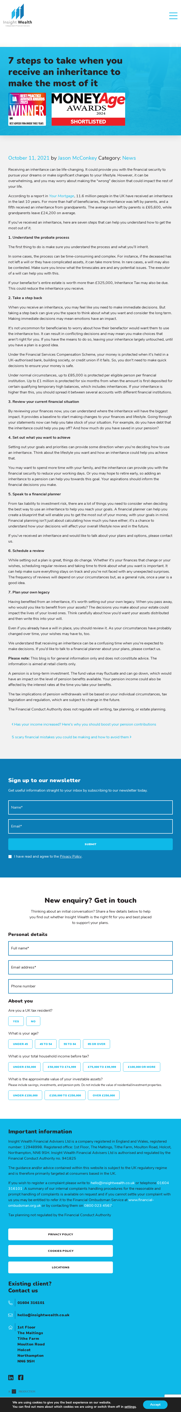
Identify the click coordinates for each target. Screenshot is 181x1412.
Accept (155, 1404)
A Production (21, 1391)
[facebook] (20, 1378)
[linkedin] (10, 1378)
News (129, 158)
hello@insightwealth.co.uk (113, 1183)
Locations (61, 1267)
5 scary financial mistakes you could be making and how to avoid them (71, 737)
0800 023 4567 (98, 1205)
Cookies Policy (61, 1251)
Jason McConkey (77, 158)
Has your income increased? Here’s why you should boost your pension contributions (84, 724)
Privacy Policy (71, 856)
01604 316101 (31, 1302)
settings (130, 1407)
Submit (90, 844)
